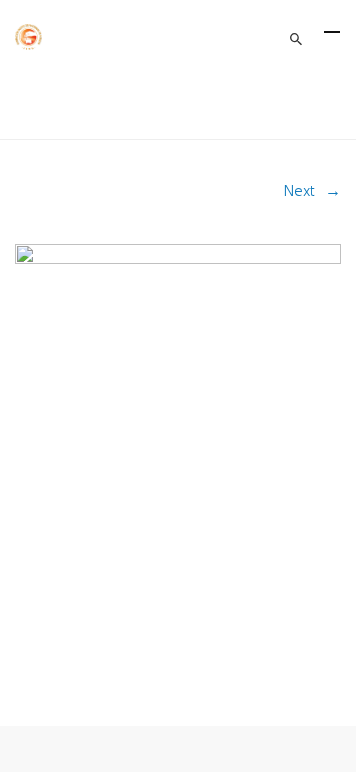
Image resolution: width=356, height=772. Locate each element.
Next (299, 192)
